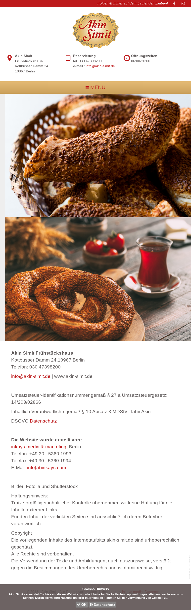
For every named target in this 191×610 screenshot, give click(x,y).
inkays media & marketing (38, 446)
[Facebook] (174, 3)
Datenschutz (43, 421)
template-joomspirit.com (190, 567)
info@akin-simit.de (100, 66)
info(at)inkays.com (46, 467)
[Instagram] (183, 3)
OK (83, 605)
